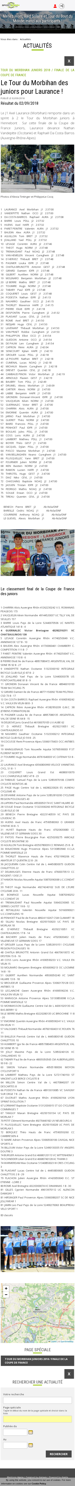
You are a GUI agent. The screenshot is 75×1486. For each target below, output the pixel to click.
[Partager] (62, 6)
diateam (43, 1477)
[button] (37, 1308)
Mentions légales (15, 1477)
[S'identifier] (55, 6)
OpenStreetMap (66, 1341)
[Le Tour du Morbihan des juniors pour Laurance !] (37, 168)
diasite (64, 1477)
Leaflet (53, 1341)
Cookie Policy (39, 1483)
